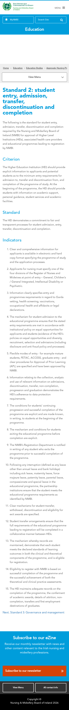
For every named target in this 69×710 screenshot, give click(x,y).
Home (6, 68)
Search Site (43, 20)
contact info (51, 688)
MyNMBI (14, 20)
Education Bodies (34, 68)
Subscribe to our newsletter (23, 671)
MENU (58, 8)
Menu (18, 688)
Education (18, 68)
